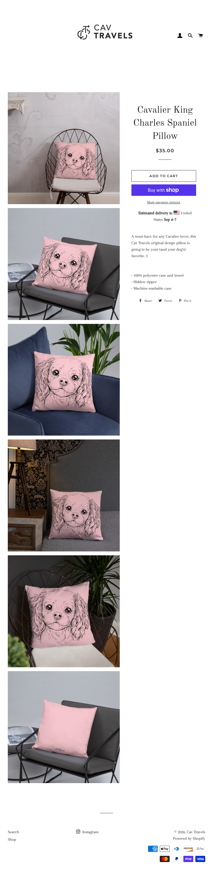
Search (13, 832)
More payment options (163, 202)
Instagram (90, 832)
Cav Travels (196, 832)
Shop (12, 839)
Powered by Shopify (189, 838)
